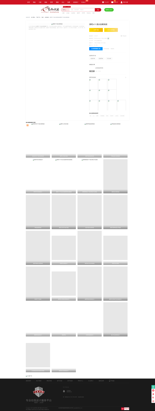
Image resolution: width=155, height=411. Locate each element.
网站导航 (49, 380)
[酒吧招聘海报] (103, 105)
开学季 (83, 13)
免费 (68, 2)
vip (93, 115)
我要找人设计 (109, 9)
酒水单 (111, 115)
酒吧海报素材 (92, 77)
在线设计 (75, 2)
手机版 (112, 380)
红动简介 (90, 380)
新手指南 (70, 380)
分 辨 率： (91, 40)
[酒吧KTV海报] (112, 84)
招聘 (63, 13)
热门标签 (38, 380)
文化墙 (67, 13)
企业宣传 (73, 13)
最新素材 (28, 380)
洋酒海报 (102, 115)
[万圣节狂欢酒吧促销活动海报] (93, 94)
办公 (63, 2)
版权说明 (101, 380)
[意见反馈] (153, 397)
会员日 (116, 115)
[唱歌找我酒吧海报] (103, 84)
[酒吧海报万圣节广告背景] (93, 105)
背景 (51, 2)
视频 (57, 2)
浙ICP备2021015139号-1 (43, 407)
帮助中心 (80, 380)
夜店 (107, 115)
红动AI (83, 2)
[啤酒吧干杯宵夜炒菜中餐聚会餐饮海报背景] (103, 94)
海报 (43, 17)
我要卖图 (153, 387)
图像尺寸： (91, 42)
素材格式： (91, 38)
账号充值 (59, 380)
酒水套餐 (122, 115)
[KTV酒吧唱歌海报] (112, 94)
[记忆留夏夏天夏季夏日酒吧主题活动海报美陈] (93, 84)
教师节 (78, 13)
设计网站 (33, 17)
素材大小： (91, 45)
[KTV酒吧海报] (121, 105)
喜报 (93, 13)
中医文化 (89, 13)
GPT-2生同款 (111, 30)
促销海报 (47, 17)
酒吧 (97, 115)
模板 (34, 2)
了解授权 (112, 48)
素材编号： (91, 36)
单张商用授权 (106, 48)
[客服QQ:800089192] (153, 394)
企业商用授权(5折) (96, 48)
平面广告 (38, 17)
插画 (45, 2)
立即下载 (96, 30)
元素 (40, 2)
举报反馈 (124, 36)
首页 (28, 2)
